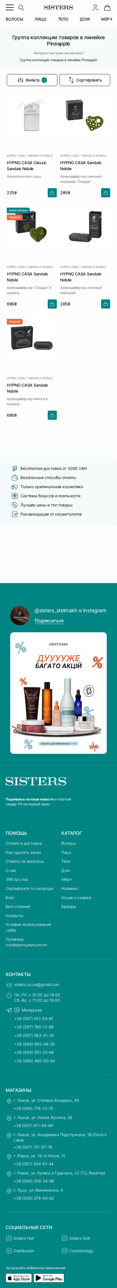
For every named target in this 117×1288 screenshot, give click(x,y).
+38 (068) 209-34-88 (34, 1180)
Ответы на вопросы (25, 861)
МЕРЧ (106, 19)
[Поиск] (21, 7)
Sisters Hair (24, 1238)
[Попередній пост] (17, 693)
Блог (10, 897)
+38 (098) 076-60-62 (34, 1198)
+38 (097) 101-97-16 (33, 1146)
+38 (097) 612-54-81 (33, 1018)
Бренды (68, 906)
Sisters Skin (79, 1238)
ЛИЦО (40, 19)
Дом (65, 870)
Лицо (66, 852)
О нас (11, 870)
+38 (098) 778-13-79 (33, 1108)
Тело (65, 861)
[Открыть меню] (10, 7)
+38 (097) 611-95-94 (33, 1125)
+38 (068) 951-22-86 (34, 1052)
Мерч (66, 879)
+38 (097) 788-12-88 (34, 1026)
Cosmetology (81, 1250)
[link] (107, 7)
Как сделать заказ (23, 852)
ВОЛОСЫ (14, 19)
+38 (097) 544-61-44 (34, 1163)
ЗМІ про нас (17, 879)
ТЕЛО (63, 19)
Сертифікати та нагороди (29, 888)
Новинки (69, 888)
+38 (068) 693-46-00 (34, 1043)
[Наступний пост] (99, 693)
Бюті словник (18, 906)
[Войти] (95, 7)
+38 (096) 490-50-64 (34, 1060)
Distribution (24, 1250)
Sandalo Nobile (40, 155)
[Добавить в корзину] (52, 192)
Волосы (68, 843)
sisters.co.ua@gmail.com (36, 984)
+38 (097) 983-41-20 (34, 1035)
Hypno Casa (16, 155)
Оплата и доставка (24, 843)
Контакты (15, 915)
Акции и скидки (76, 897)
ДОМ (85, 19)
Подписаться (49, 620)
